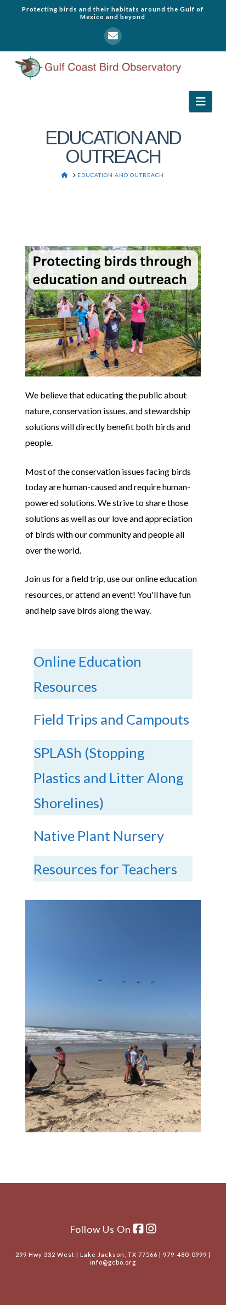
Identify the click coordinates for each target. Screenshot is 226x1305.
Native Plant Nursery (98, 835)
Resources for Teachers (105, 869)
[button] (200, 101)
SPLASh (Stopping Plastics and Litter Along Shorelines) (108, 777)
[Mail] (113, 36)
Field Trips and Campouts (111, 719)
